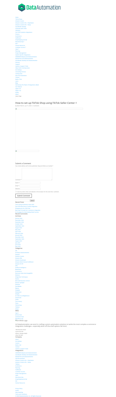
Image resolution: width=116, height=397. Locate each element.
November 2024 (19, 222)
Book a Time (18, 79)
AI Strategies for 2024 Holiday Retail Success (27, 212)
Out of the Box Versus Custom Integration (26, 206)
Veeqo (17, 309)
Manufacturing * (19, 41)
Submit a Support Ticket (21, 66)
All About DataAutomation (22, 252)
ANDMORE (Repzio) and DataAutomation (26, 56)
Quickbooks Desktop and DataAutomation (26, 60)
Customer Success (20, 371)
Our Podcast (18, 86)
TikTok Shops (18, 19)
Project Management (20, 53)
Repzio (17, 288)
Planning (17, 51)
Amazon (17, 254)
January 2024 (18, 235)
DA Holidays (18, 70)
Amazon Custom (19, 21)
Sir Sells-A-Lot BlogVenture (22, 295)
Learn (16, 81)
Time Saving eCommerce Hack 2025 (24, 204)
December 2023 (19, 237)
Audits (17, 92)
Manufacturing (19, 377)
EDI (16, 381)
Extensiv (17, 275)
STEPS (17, 299)
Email (17, 185)
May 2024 (17, 229)
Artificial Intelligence (20, 267)
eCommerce (18, 271)
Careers (17, 343)
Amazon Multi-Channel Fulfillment (24, 262)
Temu (16, 303)
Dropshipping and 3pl (21, 40)
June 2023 (18, 244)
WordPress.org (19, 318)
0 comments (36, 106)
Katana (17, 279)
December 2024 (19, 220)
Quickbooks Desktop (20, 26)
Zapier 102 (18, 90)
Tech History (18, 301)
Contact (17, 77)
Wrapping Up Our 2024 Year (22, 208)
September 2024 (19, 226)
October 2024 (18, 224)
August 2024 (18, 228)
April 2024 (18, 231)
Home (16, 17)
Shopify (17, 294)
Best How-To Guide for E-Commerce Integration (27, 210)
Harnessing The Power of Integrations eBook (27, 85)
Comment (18, 179)
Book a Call (18, 345)
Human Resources (20, 45)
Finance (17, 34)
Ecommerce (18, 36)
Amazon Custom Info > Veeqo (23, 25)
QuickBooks (18, 286)
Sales (16, 375)
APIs (16, 265)
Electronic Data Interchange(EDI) (23, 273)
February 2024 (19, 233)
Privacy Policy (18, 388)
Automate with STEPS (21, 28)
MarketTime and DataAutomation (24, 58)
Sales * (17, 49)
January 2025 (18, 218)
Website (17, 188)
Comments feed (19, 316)
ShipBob (17, 290)
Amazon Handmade (20, 260)
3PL (16, 250)
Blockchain (18, 269)
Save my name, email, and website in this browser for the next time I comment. (38, 191)
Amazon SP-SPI (19, 264)
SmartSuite (18, 297)
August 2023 (18, 241)
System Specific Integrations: (23, 55)
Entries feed (18, 315)
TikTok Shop (18, 305)
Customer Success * (20, 47)
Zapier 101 (18, 88)
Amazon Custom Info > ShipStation (24, 23)
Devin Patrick (20, 106)
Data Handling (19, 392)
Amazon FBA (18, 258)
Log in (17, 313)
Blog (16, 83)
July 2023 (17, 243)
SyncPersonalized (20, 358)
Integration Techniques (21, 277)
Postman (17, 284)
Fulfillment (18, 38)
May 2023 (17, 246)
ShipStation (18, 292)
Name (17, 182)
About (17, 94)
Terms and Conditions (21, 394)
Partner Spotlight (19, 282)
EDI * (16, 43)
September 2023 (19, 239)
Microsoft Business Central (22, 280)
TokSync (17, 307)
